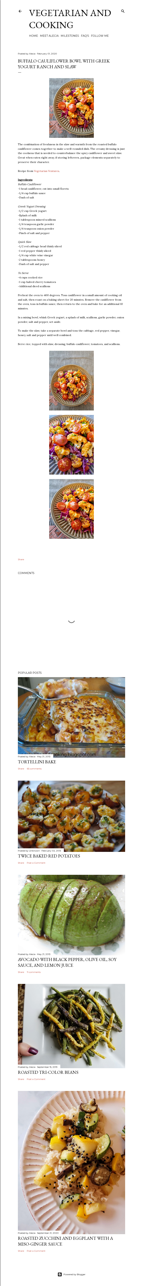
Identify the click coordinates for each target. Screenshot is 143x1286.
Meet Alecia (49, 35)
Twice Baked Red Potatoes (49, 856)
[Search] (123, 10)
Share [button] (21, 559)
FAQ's (85, 35)
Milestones (70, 35)
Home (33, 35)
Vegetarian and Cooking (70, 19)
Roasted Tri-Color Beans (48, 1072)
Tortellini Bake (37, 762)
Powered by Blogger (74, 1274)
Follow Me (100, 35)
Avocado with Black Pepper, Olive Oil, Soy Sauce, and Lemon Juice (67, 962)
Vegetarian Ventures (46, 171)
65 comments (34, 768)
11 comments (34, 972)
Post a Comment (36, 862)
